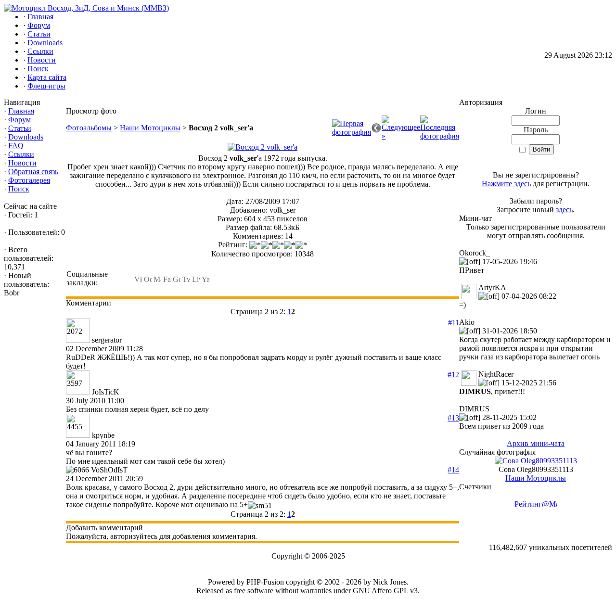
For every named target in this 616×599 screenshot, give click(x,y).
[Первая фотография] (351, 132)
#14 (453, 470)
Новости (22, 163)
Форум (19, 119)
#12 (453, 374)
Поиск (18, 189)
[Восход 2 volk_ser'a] (262, 147)
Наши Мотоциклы (150, 128)
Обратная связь (33, 171)
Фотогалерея (29, 180)
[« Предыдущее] (376, 131)
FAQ (16, 145)
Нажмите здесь (506, 183)
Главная (21, 111)
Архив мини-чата (536, 443)
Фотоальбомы (89, 128)
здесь (564, 209)
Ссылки (21, 154)
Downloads (25, 137)
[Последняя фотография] (439, 136)
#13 (453, 418)
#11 (453, 323)
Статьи (19, 128)
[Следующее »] (401, 136)
